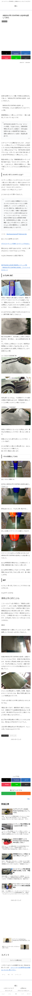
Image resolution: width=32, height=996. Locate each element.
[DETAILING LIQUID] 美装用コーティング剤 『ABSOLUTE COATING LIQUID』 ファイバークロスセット (15, 267)
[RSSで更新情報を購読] (23, 793)
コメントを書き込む (16, 960)
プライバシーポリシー (23, 990)
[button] (26, 57)
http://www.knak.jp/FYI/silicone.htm (17, 234)
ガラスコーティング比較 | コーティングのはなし (15, 243)
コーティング (5, 735)
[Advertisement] (16, 757)
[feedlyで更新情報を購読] (8, 793)
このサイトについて (9, 988)
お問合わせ (23, 988)
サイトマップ (8, 990)
